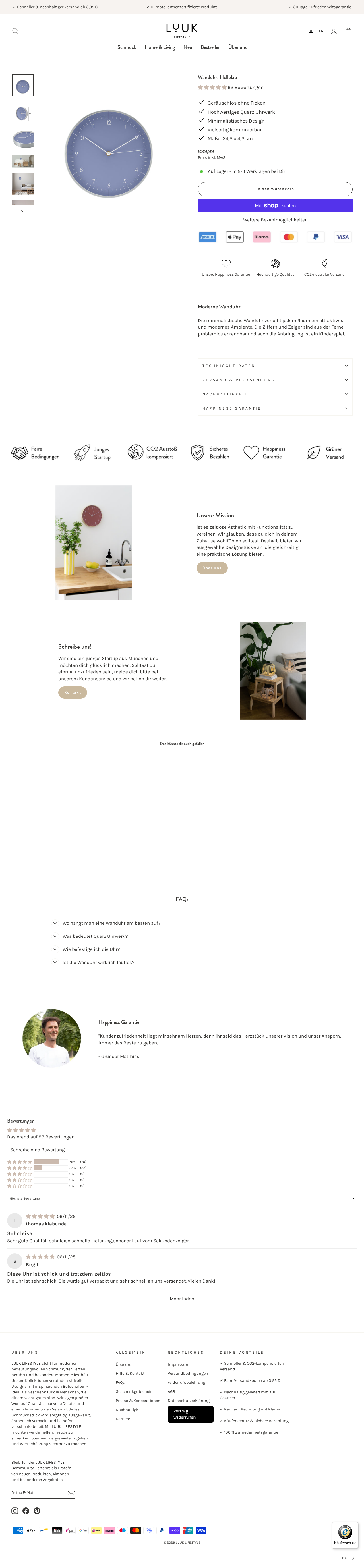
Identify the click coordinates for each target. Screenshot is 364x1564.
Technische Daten (228, 366)
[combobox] (311, 31)
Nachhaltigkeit (225, 394)
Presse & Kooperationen (138, 1400)
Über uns (237, 47)
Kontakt (72, 692)
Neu (187, 47)
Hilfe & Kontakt (130, 1373)
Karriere (123, 1418)
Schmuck (126, 47)
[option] (321, 31)
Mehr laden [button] (182, 1298)
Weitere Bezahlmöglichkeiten (275, 220)
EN (321, 31)
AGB (171, 1391)
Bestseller (210, 47)
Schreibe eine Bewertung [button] (37, 1149)
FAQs (120, 1382)
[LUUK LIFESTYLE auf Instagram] (14, 1510)
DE (311, 31)
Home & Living (160, 47)
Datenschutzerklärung (189, 1400)
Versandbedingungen (188, 1373)
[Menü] (354, 1525)
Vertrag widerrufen (184, 1414)
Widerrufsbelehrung (186, 1382)
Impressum (179, 1364)
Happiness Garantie (231, 408)
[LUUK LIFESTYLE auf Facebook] (25, 1510)
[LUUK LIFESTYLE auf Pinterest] (37, 1510)
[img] (41, 1216)
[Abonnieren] (71, 1493)
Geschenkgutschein (134, 1391)
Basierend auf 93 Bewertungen (41, 1137)
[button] (213, 87)
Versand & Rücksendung (238, 380)
